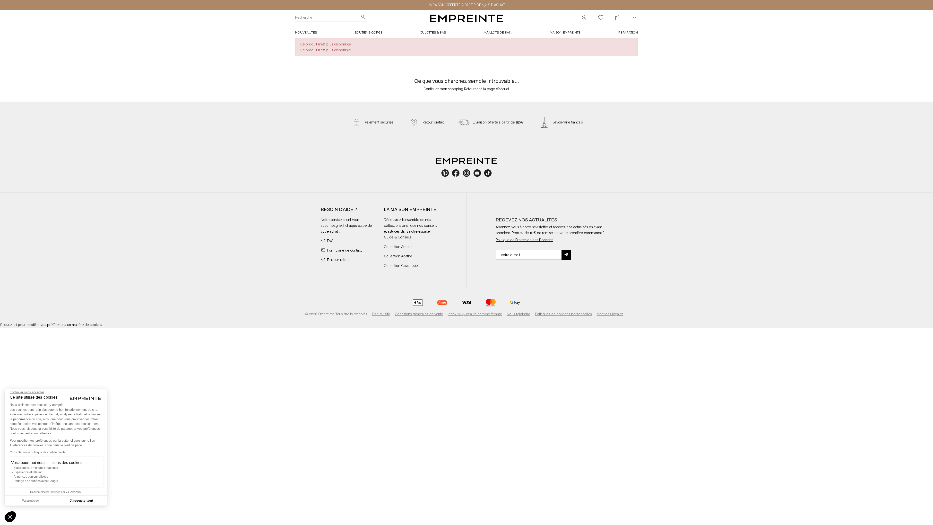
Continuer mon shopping (443, 89)
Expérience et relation (28, 472)
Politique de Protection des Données (524, 240)
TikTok (488, 173)
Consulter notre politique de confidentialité (38, 452)
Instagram (469, 173)
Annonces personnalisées (31, 476)
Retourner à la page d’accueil (487, 89)
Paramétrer (30, 500)
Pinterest (446, 173)
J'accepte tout (81, 500)
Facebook (458, 173)
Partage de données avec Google (36, 481)
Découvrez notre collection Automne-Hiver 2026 (466, 7)
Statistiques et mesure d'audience (36, 468)
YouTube (479, 173)
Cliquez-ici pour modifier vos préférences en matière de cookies (51, 325)
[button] (10, 517)
